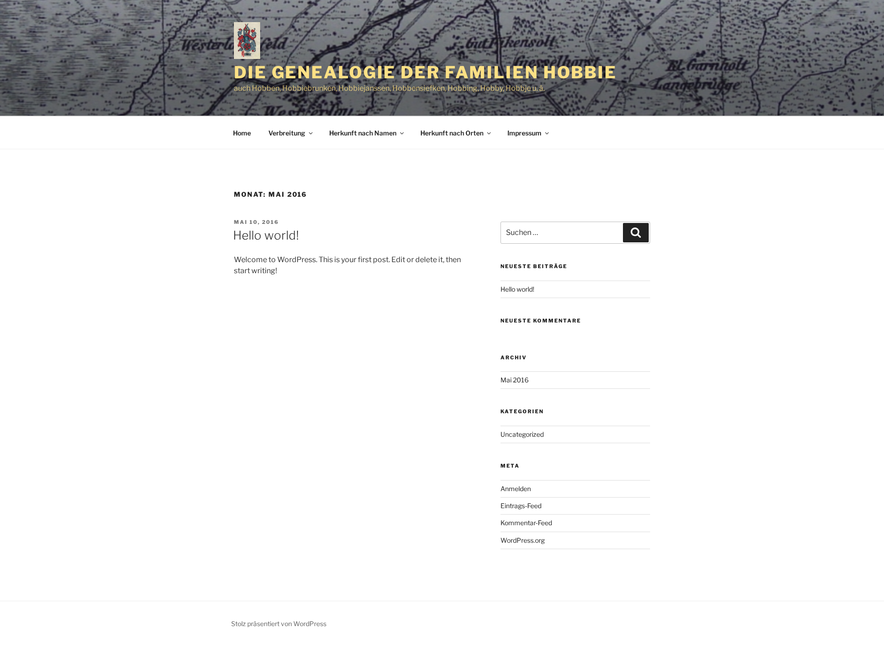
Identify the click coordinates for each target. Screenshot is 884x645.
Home (242, 133)
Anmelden (515, 489)
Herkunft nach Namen (362, 133)
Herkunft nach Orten (451, 133)
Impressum (524, 133)
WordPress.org (522, 540)
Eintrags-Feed (520, 506)
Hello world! (266, 235)
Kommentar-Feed (526, 523)
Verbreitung (286, 133)
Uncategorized (522, 434)
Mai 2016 (514, 380)
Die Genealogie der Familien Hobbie (425, 72)
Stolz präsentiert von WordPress (278, 623)
